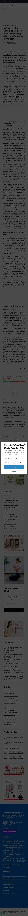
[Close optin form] (25, 444)
